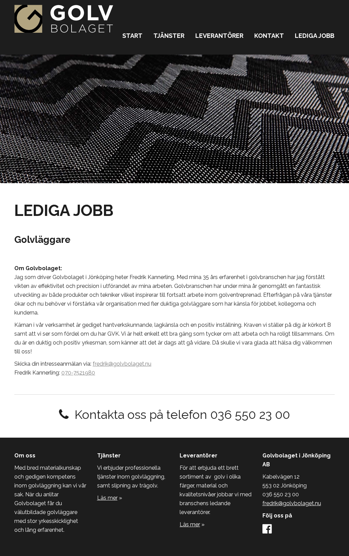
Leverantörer (219, 35)
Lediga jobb (314, 35)
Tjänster (168, 35)
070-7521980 (78, 372)
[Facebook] (267, 531)
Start (132, 35)
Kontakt (269, 35)
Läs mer (107, 498)
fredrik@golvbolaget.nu (122, 364)
